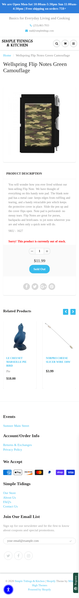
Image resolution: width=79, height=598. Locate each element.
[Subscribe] (70, 541)
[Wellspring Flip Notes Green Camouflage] (39, 124)
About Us (9, 497)
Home (7, 55)
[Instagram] (28, 555)
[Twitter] (8, 555)
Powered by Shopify (39, 589)
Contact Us (10, 506)
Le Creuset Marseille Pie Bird (16, 362)
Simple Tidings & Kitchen (30, 581)
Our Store (9, 493)
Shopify (51, 581)
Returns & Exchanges (17, 445)
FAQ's (7, 502)
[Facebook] (18, 555)
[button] (8, 590)
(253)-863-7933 (41, 25)
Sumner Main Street (16, 425)
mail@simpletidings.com (41, 30)
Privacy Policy (12, 449)
